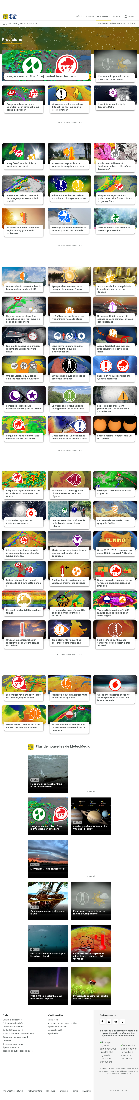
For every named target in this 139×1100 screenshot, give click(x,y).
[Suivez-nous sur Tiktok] (122, 1022)
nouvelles (12, 23)
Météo (23, 23)
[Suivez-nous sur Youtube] (115, 1022)
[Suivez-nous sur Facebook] (102, 1022)
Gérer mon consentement (15, 1037)
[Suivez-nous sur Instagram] (109, 1022)
